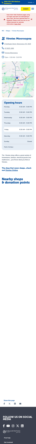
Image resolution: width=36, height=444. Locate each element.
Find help (7, 438)
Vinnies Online (11, 170)
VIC (3, 31)
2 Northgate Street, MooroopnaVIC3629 (17, 44)
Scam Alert (17, 24)
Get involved (8, 442)
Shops (8, 31)
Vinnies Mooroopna (11, 53)
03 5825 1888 (9, 48)
